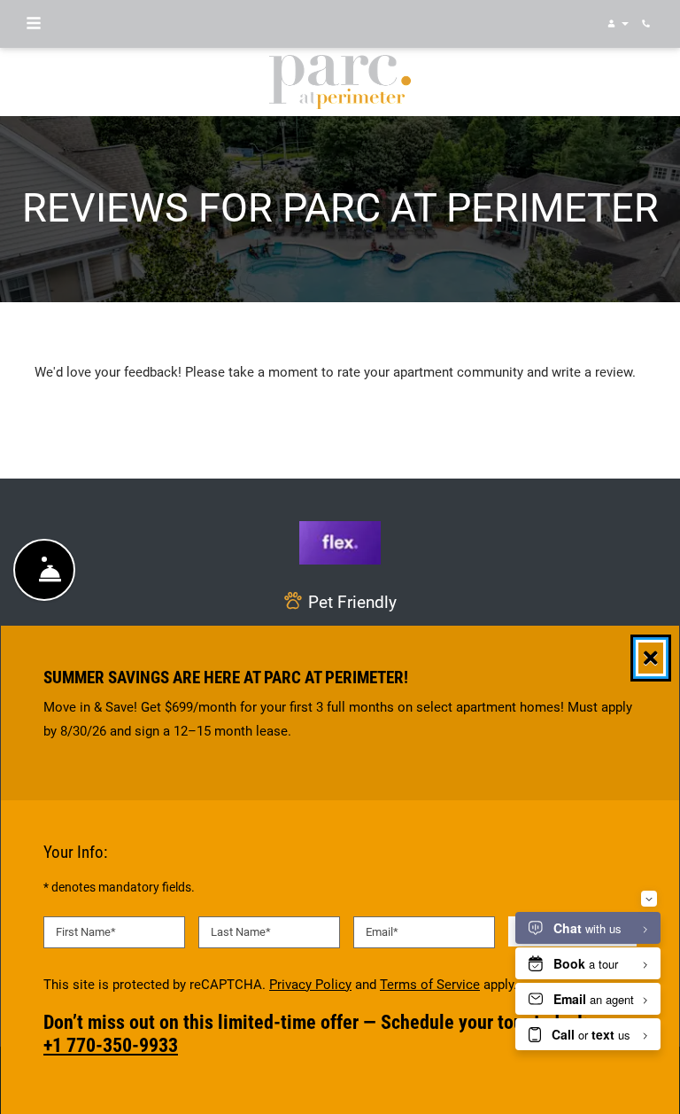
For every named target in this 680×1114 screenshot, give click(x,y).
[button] (616, 24)
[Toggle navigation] (33, 24)
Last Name (241, 932)
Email (382, 932)
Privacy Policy (310, 984)
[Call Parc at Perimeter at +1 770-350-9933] (648, 24)
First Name (86, 932)
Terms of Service (430, 984)
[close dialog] (651, 658)
